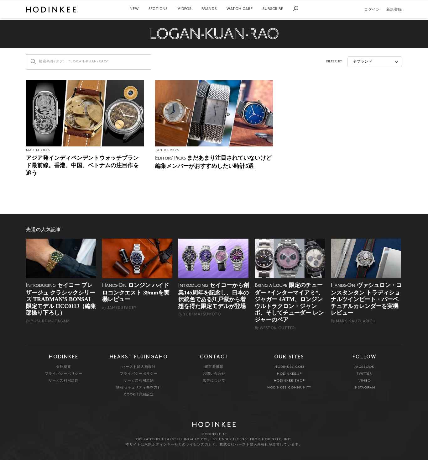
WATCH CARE (240, 9)
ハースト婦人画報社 (139, 367)
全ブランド (363, 62)
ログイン (372, 10)
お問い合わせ (214, 374)
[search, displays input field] (295, 8)
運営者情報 (214, 367)
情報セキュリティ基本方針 (138, 387)
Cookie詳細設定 (139, 394)
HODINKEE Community (289, 387)
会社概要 (63, 367)
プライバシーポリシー (63, 374)
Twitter (364, 374)
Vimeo (364, 381)
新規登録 (394, 10)
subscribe (273, 9)
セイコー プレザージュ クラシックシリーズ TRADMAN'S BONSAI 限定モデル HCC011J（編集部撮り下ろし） (61, 299)
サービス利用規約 (64, 381)
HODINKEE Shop (289, 381)
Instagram (364, 387)
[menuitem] (134, 9)
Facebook (364, 367)
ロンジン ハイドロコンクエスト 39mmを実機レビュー (136, 292)
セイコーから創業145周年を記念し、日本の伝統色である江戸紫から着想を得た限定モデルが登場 (213, 295)
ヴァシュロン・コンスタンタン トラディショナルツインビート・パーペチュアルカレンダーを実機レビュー (366, 299)
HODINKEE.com (289, 367)
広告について (214, 381)
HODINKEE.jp (289, 374)
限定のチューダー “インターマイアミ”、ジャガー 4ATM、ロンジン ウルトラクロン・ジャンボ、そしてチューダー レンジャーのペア (289, 302)
